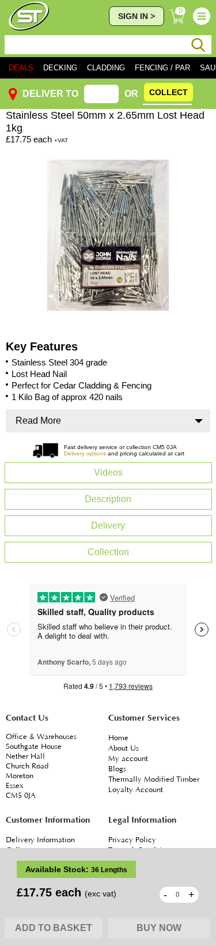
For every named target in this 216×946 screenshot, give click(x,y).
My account (128, 759)
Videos (108, 472)
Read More (38, 420)
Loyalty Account (135, 790)
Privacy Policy (132, 840)
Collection (108, 552)
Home (118, 738)
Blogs (117, 769)
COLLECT (168, 92)
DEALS (21, 67)
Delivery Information (40, 840)
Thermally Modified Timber (153, 779)
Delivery (108, 525)
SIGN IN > (136, 16)
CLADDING (106, 67)
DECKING (60, 67)
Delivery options (85, 453)
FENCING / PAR (162, 67)
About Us (123, 748)
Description (108, 499)
